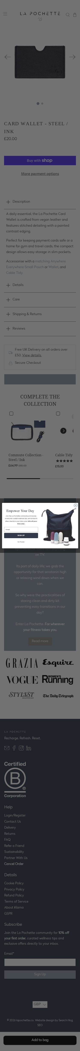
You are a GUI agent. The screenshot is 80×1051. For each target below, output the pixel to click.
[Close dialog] (75, 505)
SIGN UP (21, 535)
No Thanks (21, 541)
